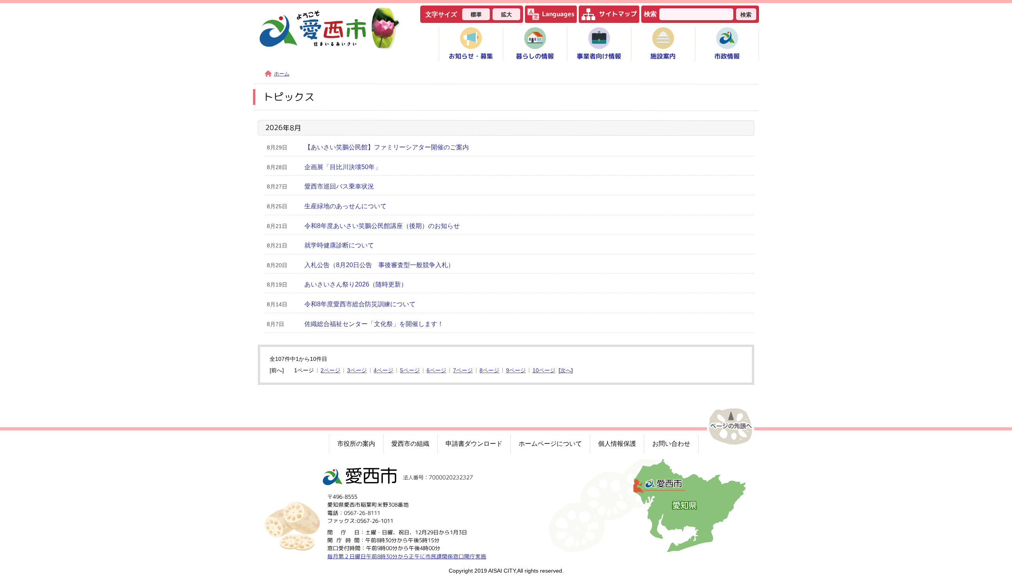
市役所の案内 (356, 443)
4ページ (383, 370)
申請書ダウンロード (474, 443)
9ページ (516, 370)
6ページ (436, 370)
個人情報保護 (617, 443)
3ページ (357, 370)
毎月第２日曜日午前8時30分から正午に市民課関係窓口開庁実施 (406, 556)
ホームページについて (550, 443)
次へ (565, 370)
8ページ (489, 370)
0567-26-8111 (362, 512)
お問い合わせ (671, 443)
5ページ (410, 370)
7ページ (463, 370)
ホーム (281, 74)
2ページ (330, 370)
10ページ (543, 370)
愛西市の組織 (410, 443)
